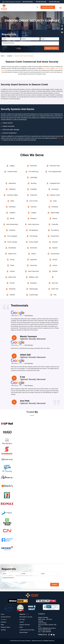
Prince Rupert (33, 242)
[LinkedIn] (62, 32)
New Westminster (12, 224)
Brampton (33, 283)
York (54, 295)
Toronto (12, 283)
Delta (12, 201)
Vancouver (33, 265)
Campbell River (55, 183)
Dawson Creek (55, 195)
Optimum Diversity (25, 624)
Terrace (54, 259)
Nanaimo (33, 218)
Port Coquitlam (12, 236)
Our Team (22, 619)
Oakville (12, 295)
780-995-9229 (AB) (41, 1)
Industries (3, 622)
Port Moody (33, 236)
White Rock (12, 277)
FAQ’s (21, 627)
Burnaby (33, 183)
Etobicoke (12, 289)
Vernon (54, 265)
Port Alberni (55, 230)
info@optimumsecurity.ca (49, 628)
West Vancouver (33, 271)
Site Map (3, 630)
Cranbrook (33, 195)
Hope (55, 201)
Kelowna (33, 207)
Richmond (33, 248)
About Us (22, 614)
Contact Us (41, 614)
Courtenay (54, 189)
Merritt (12, 218)
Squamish (33, 259)
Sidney (33, 254)
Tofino (12, 265)
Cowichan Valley (12, 195)
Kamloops (12, 207)
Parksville (55, 224)
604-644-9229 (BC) (27, 1)
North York (54, 289)
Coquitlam (33, 189)
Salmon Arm (12, 254)
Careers (22, 622)
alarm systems (46, 68)
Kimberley (55, 207)
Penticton (12, 230)
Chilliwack (12, 189)
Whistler (55, 271)
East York (55, 283)
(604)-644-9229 (46, 630)
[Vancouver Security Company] (7, 7)
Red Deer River (55, 166)
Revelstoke (12, 248)
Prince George (12, 242)
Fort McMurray (33, 171)
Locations (9, 56)
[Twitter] (62, 29)
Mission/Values (24, 632)
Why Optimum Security (26, 617)
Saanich (55, 248)
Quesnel (55, 242)
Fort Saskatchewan (54, 171)
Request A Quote (47, 7)
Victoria (12, 271)
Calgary (12, 166)
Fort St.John (33, 201)
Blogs (2, 624)
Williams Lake (33, 277)
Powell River (55, 236)
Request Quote (51, 48)
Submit (54, 585)
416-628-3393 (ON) (54, 1)
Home (2, 56)
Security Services (5, 617)
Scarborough (33, 295)
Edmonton (33, 166)
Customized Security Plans (27, 630)
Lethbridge (33, 177)
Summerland (55, 254)
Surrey (12, 259)
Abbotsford (12, 183)
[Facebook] (62, 26)
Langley (33, 212)
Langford (12, 212)
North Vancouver (33, 224)
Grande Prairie (12, 171)
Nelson (54, 218)
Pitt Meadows (33, 230)
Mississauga (33, 289)
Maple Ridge (55, 212)
